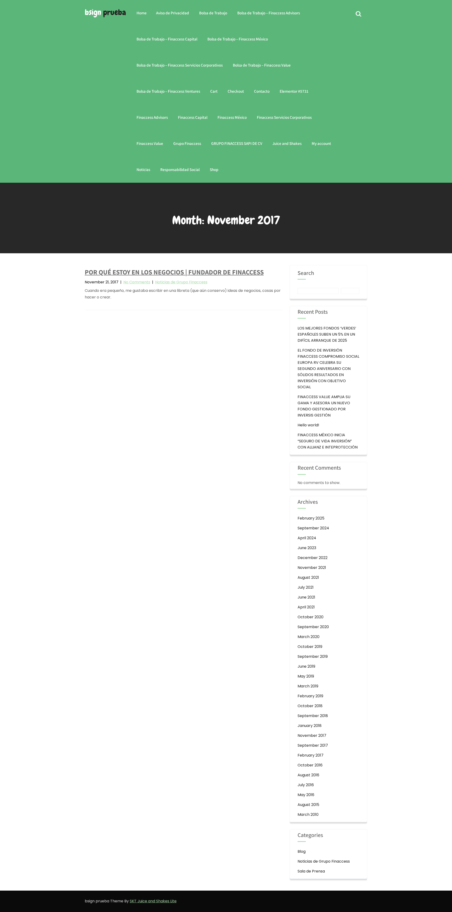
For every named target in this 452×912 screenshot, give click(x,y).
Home (142, 13)
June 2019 (306, 666)
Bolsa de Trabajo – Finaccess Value (262, 65)
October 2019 (310, 646)
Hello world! (308, 425)
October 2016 (310, 765)
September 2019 (313, 656)
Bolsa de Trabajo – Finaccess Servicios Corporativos (180, 65)
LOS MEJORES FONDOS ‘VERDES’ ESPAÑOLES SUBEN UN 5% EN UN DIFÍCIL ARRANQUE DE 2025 (327, 334)
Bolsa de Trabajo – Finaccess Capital (167, 39)
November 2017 (312, 735)
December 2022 (312, 557)
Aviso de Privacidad (172, 13)
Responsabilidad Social (180, 169)
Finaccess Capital (192, 117)
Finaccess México (232, 117)
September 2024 (313, 528)
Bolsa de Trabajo (213, 13)
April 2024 (307, 538)
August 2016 (308, 775)
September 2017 (313, 745)
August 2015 (308, 804)
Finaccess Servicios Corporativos (284, 117)
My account (321, 143)
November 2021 (312, 567)
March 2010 (308, 814)
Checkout (236, 91)
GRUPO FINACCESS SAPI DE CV (236, 143)
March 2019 (308, 686)
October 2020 (310, 617)
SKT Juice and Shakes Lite (153, 901)
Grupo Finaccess (187, 143)
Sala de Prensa (311, 871)
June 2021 (306, 597)
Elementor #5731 (294, 91)
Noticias (143, 169)
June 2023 (307, 548)
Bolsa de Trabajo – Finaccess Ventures (168, 91)
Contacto (262, 91)
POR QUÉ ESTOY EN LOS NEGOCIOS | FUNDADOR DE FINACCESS (174, 272)
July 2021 (306, 587)
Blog (302, 851)
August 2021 (308, 577)
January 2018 (310, 725)
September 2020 (313, 627)
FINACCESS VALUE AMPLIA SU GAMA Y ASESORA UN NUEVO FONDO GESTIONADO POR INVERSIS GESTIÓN (324, 406)
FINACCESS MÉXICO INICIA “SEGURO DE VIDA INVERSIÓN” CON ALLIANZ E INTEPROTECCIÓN (328, 441)
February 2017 (310, 755)
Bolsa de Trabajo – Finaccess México (237, 39)
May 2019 (306, 676)
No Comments (136, 282)
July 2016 (306, 785)
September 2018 (313, 715)
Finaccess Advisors (152, 117)
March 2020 (308, 636)
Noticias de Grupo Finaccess (181, 282)
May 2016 (306, 794)
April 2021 (306, 607)
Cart (214, 91)
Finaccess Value (150, 143)
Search (306, 273)
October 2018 (310, 706)
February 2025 (311, 518)
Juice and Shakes (287, 143)
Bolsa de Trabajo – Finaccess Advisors (268, 13)
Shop (214, 169)
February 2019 (310, 696)
